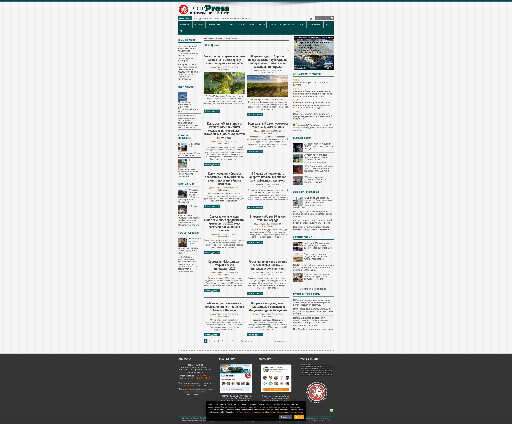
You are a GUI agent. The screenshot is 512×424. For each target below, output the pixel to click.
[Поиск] (332, 18)
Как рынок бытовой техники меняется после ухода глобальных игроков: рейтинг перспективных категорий (188, 53)
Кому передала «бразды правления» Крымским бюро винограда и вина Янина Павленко (224, 178)
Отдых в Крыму (287, 24)
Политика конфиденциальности (316, 370)
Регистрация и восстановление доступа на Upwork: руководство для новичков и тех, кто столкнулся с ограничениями (187, 264)
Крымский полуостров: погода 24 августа (310, 83)
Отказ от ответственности (313, 372)
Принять (298, 417)
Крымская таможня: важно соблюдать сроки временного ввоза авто (188, 196)
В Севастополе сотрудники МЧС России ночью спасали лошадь (319, 146)
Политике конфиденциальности (251, 412)
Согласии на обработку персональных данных (284, 412)
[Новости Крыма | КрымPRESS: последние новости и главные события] (204, 14)
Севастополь (229, 24)
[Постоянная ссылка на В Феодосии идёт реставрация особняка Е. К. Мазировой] (182, 151)
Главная (210, 38)
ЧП (181, 31)
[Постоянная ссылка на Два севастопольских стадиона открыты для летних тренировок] (298, 261)
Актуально (199, 24)
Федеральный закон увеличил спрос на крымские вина (267, 125)
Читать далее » (212, 111)
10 (232, 341)
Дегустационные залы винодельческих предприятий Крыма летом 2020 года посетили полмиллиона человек (224, 223)
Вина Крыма (224, 69)
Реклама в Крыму (309, 368)
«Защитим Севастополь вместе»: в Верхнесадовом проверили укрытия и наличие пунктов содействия (313, 93)
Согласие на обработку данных (316, 374)
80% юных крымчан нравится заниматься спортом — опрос (315, 179)
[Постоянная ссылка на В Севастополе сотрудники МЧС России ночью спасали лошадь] (298, 151)
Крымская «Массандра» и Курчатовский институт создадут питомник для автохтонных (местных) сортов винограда (224, 130)
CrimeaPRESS (216, 141)
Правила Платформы (312, 366)
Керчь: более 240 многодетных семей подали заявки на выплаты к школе (313, 221)
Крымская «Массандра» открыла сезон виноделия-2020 (224, 265)
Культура (272, 24)
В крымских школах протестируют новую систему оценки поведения (311, 228)
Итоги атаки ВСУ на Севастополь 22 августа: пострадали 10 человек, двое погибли (313, 127)
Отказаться (285, 417)
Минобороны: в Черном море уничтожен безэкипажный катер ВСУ (188, 107)
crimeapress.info (188, 385)
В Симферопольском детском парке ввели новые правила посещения (188, 168)
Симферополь (214, 24)
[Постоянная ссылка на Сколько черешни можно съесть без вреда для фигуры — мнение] (298, 281)
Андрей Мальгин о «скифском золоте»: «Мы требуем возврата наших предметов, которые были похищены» (188, 122)
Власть (242, 24)
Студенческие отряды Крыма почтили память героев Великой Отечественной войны (316, 158)
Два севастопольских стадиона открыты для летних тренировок (315, 256)
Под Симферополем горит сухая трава (313, 329)
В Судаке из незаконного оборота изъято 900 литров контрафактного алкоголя (267, 176)
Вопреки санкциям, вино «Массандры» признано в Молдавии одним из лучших (267, 306)
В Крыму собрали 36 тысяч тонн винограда (268, 218)
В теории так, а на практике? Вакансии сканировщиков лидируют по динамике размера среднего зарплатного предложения (189, 71)
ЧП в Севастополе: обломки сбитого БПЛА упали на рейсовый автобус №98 (318, 168)
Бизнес (252, 24)
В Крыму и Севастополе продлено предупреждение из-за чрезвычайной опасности (312, 116)
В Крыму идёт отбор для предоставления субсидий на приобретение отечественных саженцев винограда (268, 61)
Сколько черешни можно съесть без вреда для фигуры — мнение (316, 276)
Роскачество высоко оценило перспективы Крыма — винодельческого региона (267, 265)
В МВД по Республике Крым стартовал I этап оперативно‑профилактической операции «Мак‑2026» (313, 267)
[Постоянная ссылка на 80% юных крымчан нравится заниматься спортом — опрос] (298, 184)
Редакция (306, 364)
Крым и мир (185, 24)
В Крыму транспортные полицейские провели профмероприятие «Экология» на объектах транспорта (189, 215)
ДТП (327, 24)
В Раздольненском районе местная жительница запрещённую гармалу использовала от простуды (242, 18)
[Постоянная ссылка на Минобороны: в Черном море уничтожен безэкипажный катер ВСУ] (182, 100)
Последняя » (247, 341)
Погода (301, 24)
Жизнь (262, 24)
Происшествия (314, 24)
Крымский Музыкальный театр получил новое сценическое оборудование (318, 245)
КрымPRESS (216, 67)
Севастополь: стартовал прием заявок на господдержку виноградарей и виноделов (224, 59)
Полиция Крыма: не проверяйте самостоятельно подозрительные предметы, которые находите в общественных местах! (310, 321)
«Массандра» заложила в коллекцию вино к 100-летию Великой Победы (224, 306)
